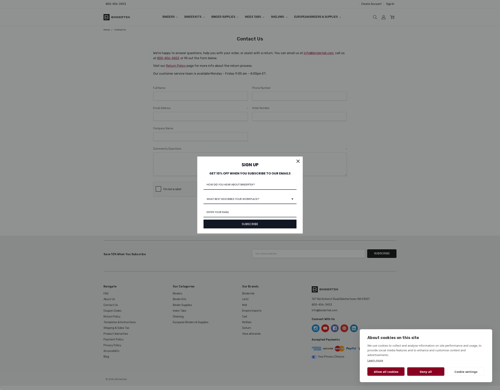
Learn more (375, 360)
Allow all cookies (386, 372)
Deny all (426, 372)
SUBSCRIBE (250, 224)
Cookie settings (465, 372)
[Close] (298, 161)
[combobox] (250, 199)
